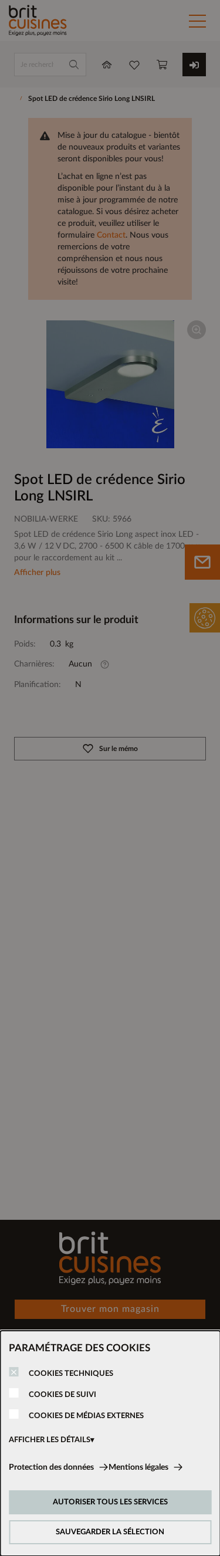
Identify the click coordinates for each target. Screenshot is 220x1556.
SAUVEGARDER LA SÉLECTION (110, 1532)
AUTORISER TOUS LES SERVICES (110, 1502)
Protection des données (51, 1467)
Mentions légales (138, 1467)
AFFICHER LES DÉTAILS (49, 1440)
